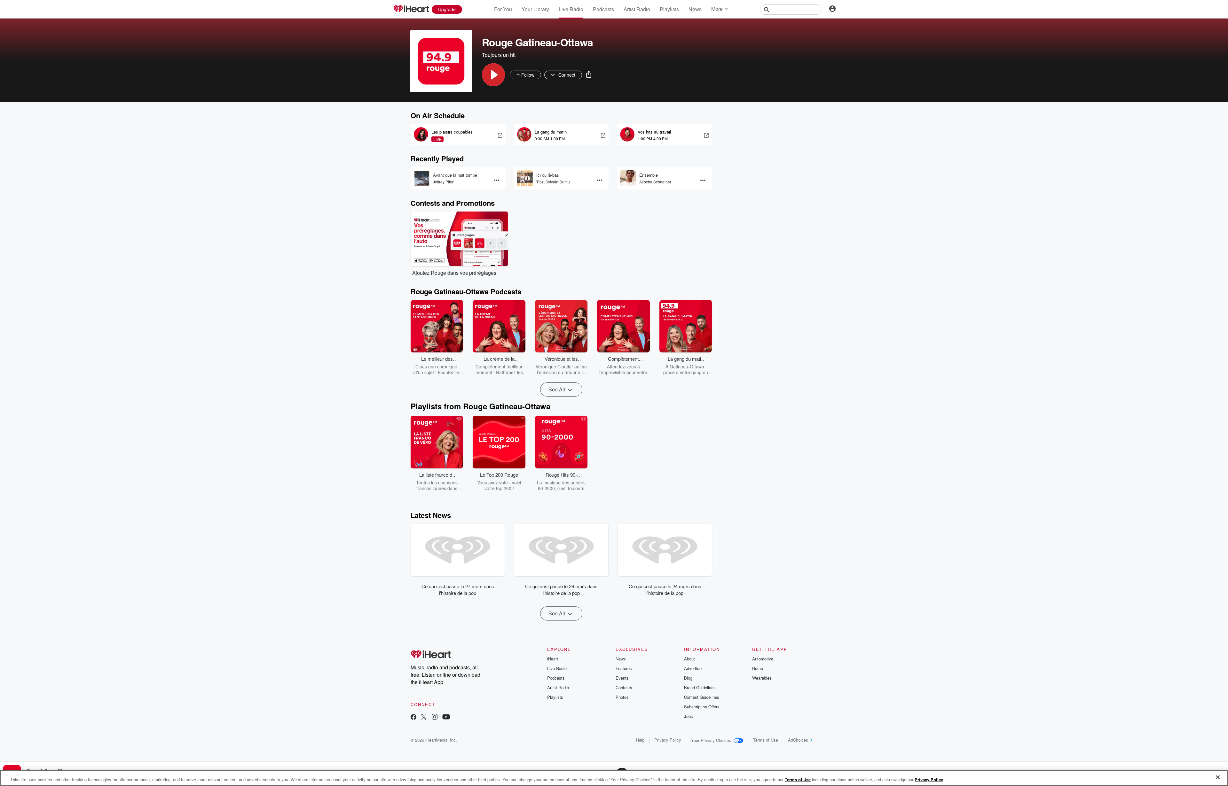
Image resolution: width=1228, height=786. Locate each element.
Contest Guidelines (701, 697)
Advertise (693, 668)
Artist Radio (637, 9)
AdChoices (798, 740)
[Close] (1218, 777)
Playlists (669, 9)
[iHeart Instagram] (434, 717)
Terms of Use (765, 740)
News (695, 9)
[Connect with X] (423, 717)
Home (757, 668)
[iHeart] (411, 9)
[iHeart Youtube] (446, 717)
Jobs (688, 716)
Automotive (762, 659)
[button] (493, 74)
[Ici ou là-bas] (525, 178)
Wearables (762, 678)
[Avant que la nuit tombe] (422, 178)
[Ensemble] (628, 178)
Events (622, 678)
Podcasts (603, 9)
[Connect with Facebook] (413, 717)
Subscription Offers (702, 707)
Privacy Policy (667, 740)
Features (624, 668)
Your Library (535, 9)
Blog (688, 678)
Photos (622, 697)
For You (503, 9)
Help (640, 740)
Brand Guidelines (700, 687)
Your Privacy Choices (711, 740)
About (689, 659)
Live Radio (571, 9)
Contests (624, 687)
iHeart (552, 659)
